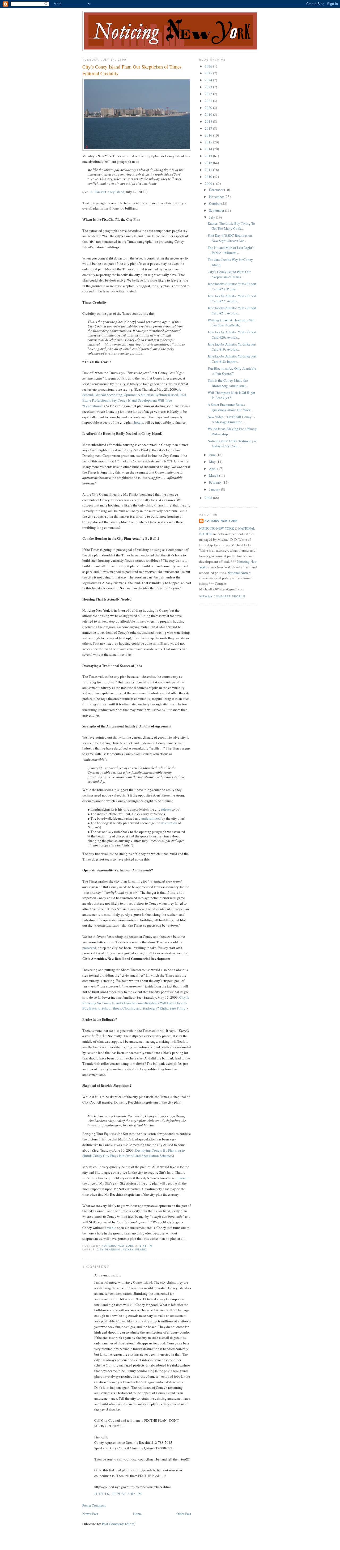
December (216, 189)
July (212, 217)
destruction (169, 822)
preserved (89, 947)
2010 (209, 176)
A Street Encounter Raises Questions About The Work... (230, 407)
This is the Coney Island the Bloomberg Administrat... (228, 383)
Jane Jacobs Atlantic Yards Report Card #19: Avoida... (232, 347)
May (212, 461)
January (215, 489)
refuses (166, 809)
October (215, 203)
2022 (209, 93)
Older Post (183, 1513)
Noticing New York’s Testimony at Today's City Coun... (232, 443)
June (212, 454)
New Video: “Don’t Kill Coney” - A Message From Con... (231, 419)
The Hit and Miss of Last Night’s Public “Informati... (231, 250)
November (217, 196)
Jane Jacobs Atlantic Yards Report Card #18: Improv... (232, 359)
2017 (209, 128)
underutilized (151, 818)
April (213, 468)
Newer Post (90, 1513)
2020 (209, 107)
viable (111, 1227)
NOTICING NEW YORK (216, 528)
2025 (209, 73)
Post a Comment (94, 1505)
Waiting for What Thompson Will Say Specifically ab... (232, 323)
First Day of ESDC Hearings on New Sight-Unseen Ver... (230, 238)
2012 (209, 162)
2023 (209, 86)
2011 (209, 169)
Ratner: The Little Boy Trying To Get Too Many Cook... (231, 226)
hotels (138, 422)
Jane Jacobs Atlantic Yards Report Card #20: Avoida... (232, 335)
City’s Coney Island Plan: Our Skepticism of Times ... (229, 274)
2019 (209, 114)
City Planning (109, 1249)
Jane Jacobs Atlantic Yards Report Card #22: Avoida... (232, 298)
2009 (209, 183)
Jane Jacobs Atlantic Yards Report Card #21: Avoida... (232, 310)
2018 (209, 121)
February (216, 482)
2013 (209, 156)
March (214, 475)
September (217, 210)
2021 (209, 100)
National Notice (238, 572)
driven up (182, 1178)
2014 (209, 149)
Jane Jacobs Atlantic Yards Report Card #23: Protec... (232, 286)
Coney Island (134, 1249)
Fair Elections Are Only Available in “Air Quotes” (232, 371)
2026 (209, 66)
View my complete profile (222, 596)
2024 (209, 80)
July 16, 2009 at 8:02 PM (118, 1493)
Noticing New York (221, 520)
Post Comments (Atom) (118, 1523)
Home (137, 1513)
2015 (209, 142)
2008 (209, 497)
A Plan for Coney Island (107, 191)
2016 (209, 135)
